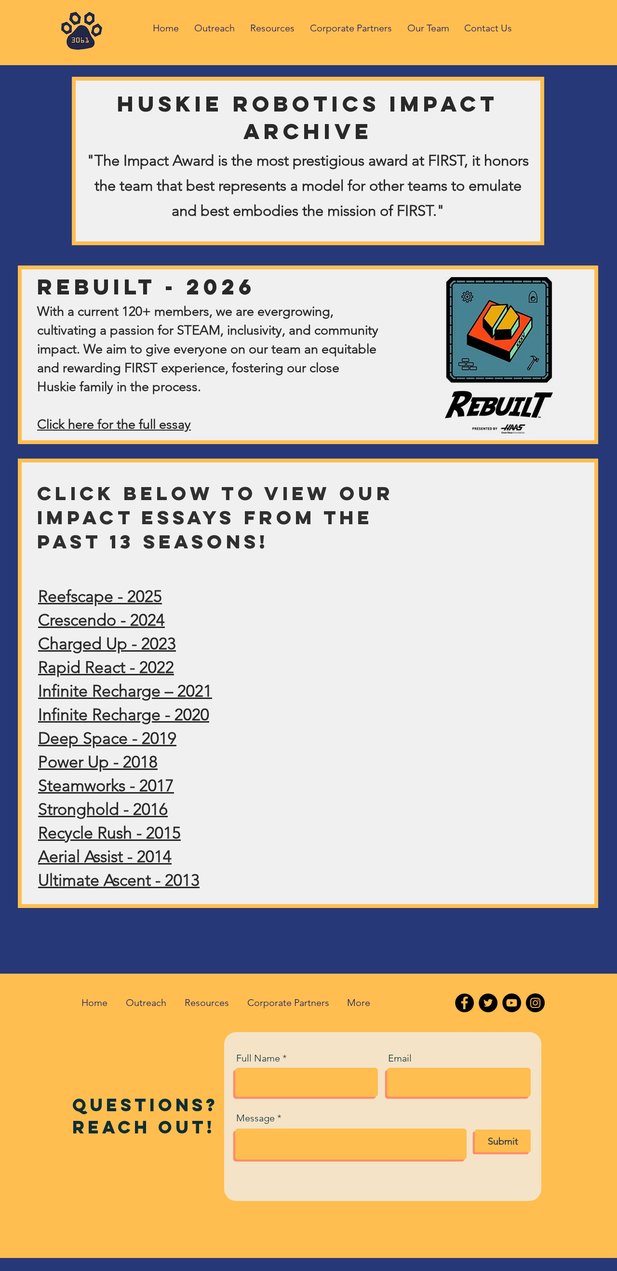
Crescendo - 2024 (101, 620)
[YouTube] (511, 1002)
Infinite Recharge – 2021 (125, 691)
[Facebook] (464, 1002)
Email (400, 1058)
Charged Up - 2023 (107, 644)
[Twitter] (488, 1002)
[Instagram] (535, 1002)
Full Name (258, 1058)
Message (255, 1118)
